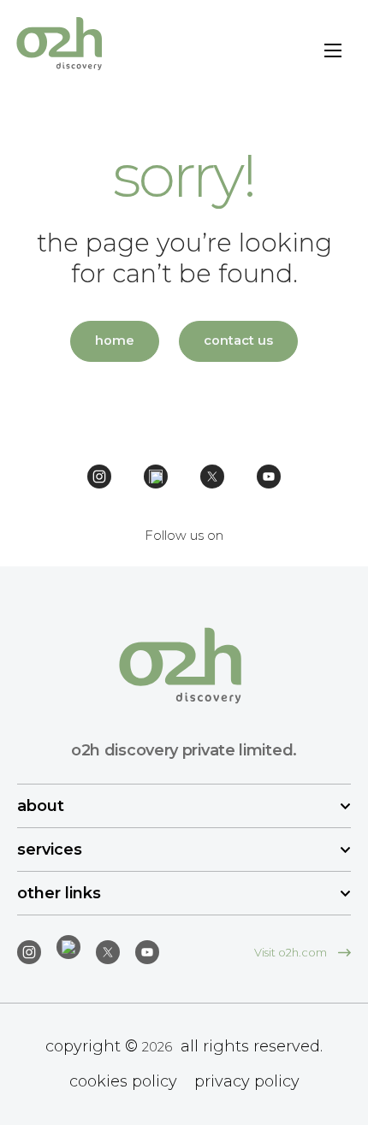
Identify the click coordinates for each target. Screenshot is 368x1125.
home (114, 340)
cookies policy (123, 1081)
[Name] (333, 53)
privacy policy (247, 1081)
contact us (238, 340)
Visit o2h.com (291, 952)
